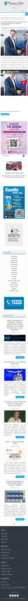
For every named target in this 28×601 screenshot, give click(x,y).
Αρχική (2, 17)
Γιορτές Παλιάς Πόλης (14, 280)
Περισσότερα (20, 357)
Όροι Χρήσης (4, 581)
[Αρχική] (14, 4)
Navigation (26, 14)
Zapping (14, 288)
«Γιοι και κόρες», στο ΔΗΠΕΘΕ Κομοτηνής (15, 363)
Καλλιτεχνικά (14, 264)
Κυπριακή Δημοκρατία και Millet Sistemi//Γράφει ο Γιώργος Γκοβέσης (15, 483)
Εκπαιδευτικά (14, 260)
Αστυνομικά (14, 256)
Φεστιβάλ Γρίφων (14, 290)
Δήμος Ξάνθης (14, 284)
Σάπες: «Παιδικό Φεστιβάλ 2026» (15, 443)
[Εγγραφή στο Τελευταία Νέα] (14, 523)
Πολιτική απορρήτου (5, 584)
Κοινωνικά (14, 266)
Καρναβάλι (14, 282)
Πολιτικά (14, 270)
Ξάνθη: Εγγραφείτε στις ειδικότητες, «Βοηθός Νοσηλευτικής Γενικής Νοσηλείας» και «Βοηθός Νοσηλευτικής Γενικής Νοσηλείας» (15, 325)
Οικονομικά (14, 268)
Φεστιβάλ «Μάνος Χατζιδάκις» (8, 558)
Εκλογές (14, 278)
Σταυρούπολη (14, 286)
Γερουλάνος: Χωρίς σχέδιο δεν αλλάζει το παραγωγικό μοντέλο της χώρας (15, 403)
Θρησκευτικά (14, 262)
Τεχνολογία (14, 274)
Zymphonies (22, 598)
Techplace (10, 598)
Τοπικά (14, 276)
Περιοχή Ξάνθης (4, 539)
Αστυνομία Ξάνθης (5, 565)
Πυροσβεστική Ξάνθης (6, 568)
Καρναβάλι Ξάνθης (5, 552)
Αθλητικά (14, 258)
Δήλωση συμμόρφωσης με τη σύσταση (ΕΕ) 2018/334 (13, 587)
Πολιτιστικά (14, 272)
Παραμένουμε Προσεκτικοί (14, 173)
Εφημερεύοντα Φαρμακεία (7, 574)
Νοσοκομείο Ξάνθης (5, 571)
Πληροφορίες (4, 542)
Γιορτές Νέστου (4, 555)
